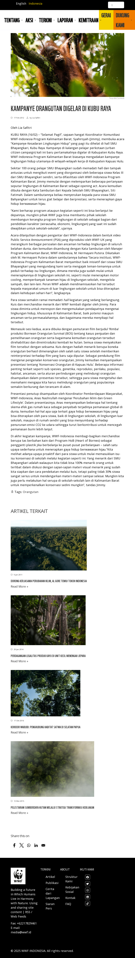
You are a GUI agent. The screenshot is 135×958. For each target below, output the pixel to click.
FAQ (68, 904)
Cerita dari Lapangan (53, 893)
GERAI (106, 15)
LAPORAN (65, 19)
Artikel (51, 877)
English (21, 3)
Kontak (70, 898)
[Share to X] (22, 845)
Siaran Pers (50, 906)
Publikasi (52, 883)
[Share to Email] (43, 845)
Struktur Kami (71, 879)
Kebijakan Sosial (72, 889)
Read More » (19, 586)
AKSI (29, 19)
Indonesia (35, 3)
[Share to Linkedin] (36, 845)
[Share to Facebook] (14, 845)
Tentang (12, 19)
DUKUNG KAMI (122, 20)
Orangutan (30, 492)
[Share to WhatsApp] (29, 845)
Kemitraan (88, 19)
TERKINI (45, 19)
